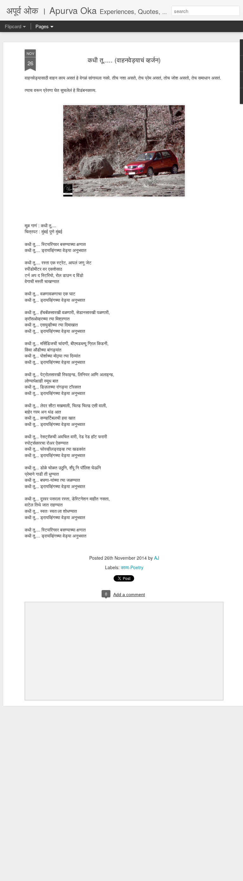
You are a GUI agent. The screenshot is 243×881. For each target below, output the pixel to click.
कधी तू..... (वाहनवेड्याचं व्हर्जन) (124, 59)
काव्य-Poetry (132, 567)
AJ (156, 558)
